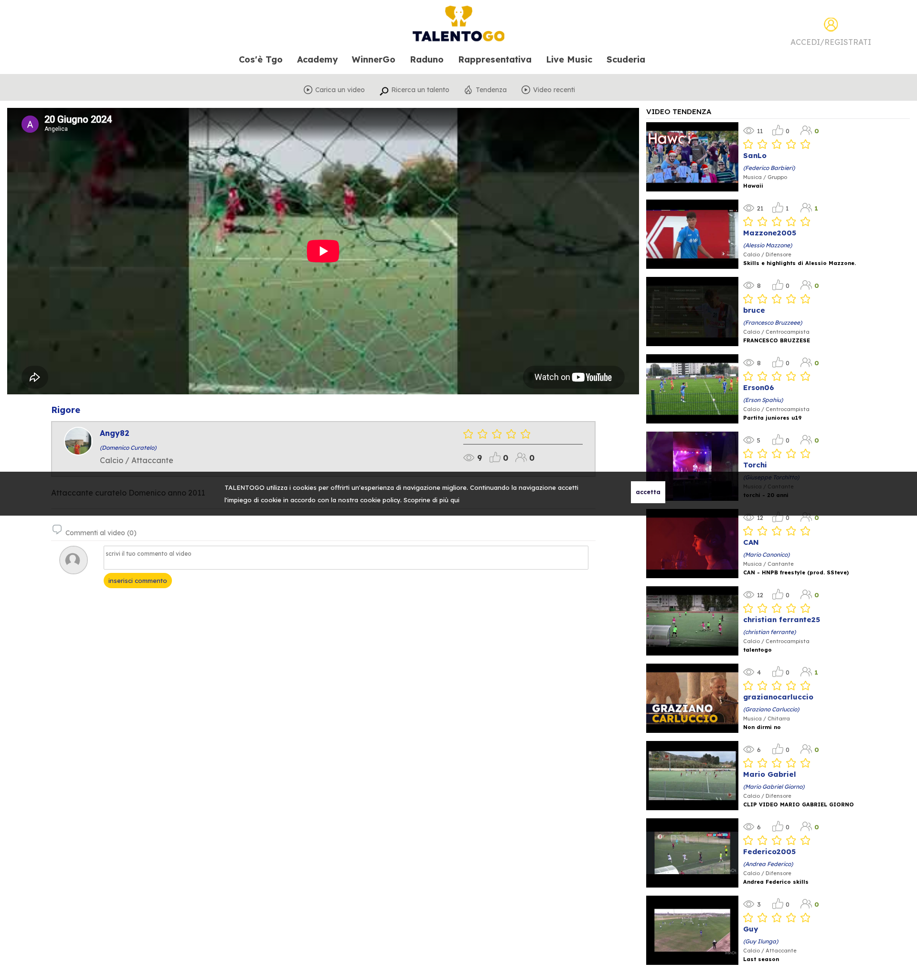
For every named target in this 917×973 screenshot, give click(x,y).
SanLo (755, 155)
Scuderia (626, 60)
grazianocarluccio (778, 696)
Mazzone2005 (769, 232)
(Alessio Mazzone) (767, 245)
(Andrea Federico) (768, 863)
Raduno (427, 60)
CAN (751, 542)
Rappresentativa (495, 60)
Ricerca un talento (420, 89)
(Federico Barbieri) (769, 167)
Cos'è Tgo (261, 60)
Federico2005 (769, 851)
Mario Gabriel (769, 774)
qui (454, 500)
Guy (750, 928)
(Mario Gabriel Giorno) (773, 786)
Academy (317, 60)
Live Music (569, 60)
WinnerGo (373, 60)
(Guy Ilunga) (760, 941)
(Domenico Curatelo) (128, 447)
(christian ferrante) (769, 631)
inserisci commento (137, 580)
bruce (754, 310)
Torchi (755, 464)
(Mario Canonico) (766, 554)
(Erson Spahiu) (763, 399)
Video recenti (554, 89)
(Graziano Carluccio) (771, 709)
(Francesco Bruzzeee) (772, 322)
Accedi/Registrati (830, 42)
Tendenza (491, 89)
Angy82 (114, 433)
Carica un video (340, 89)
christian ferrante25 (781, 619)
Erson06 (758, 387)
